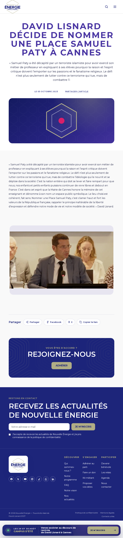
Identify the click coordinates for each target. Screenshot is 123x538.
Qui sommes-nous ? (69, 467)
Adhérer (64, 366)
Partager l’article (76, 91)
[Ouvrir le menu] (115, 6)
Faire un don (89, 472)
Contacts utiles (108, 516)
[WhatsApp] (46, 479)
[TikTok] (39, 479)
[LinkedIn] (53, 479)
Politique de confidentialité (86, 513)
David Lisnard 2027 (17, 516)
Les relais (106, 472)
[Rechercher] (106, 6)
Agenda (105, 478)
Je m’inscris (83, 426)
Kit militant (88, 478)
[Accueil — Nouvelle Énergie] (12, 6)
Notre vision (70, 490)
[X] (18, 479)
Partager (34, 322)
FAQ (66, 485)
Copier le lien (90, 322)
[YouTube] (25, 479)
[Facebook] (11, 479)
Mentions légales (107, 513)
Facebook (55, 322)
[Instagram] (32, 479)
